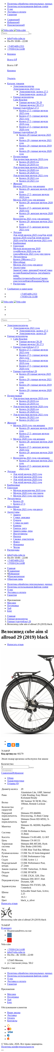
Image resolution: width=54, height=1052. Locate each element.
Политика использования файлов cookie (27, 6)
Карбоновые (13, 485)
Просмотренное (16, 576)
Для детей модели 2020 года (27, 479)
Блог (9, 611)
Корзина (11, 70)
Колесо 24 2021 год (29, 420)
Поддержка (13, 605)
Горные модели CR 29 (30, 341)
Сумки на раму (21, 523)
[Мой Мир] (17, 745)
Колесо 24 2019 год (29, 404)
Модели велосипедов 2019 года (29, 490)
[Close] (2, 1050)
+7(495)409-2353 (15, 46)
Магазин (11, 603)
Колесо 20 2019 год (29, 401)
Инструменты (20, 533)
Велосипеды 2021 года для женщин (31, 458)
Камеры (17, 525)
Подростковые (14, 395)
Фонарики (18, 544)
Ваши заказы (13, 1012)
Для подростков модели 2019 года (30, 398)
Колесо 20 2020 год (29, 412)
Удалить (11, 78)
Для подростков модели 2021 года (30, 414)
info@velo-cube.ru (16, 38)
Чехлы (16, 547)
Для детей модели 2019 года (27, 477)
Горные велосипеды (17, 336)
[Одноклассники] (13, 745)
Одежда (17, 520)
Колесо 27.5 (19, 504)
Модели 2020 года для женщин (29, 439)
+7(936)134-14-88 (16, 49)
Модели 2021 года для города (28, 496)
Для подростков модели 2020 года (30, 406)
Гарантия (12, 14)
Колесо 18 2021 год (29, 417)
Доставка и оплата (16, 12)
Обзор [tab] (10, 778)
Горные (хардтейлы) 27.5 (26, 347)
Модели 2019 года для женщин (29, 425)
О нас (10, 9)
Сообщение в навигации (20, 289)
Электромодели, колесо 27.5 (33, 330)
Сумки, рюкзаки (21, 517)
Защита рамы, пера (23, 531)
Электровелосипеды (17, 325)
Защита (17, 514)
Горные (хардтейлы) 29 (25, 371)
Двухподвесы (14, 498)
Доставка (12, 1015)
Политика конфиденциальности (17, 1046)
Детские (11, 471)
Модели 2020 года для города (28, 493)
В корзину (6, 770)
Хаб (9, 608)
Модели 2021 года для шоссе (28, 509)
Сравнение (14, 571)
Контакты (12, 1020)
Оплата (11, 1018)
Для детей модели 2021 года (27, 482)
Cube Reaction (20, 339)
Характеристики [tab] (15, 780)
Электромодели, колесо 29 (32, 333)
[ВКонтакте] (9, 745)
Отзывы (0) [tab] (13, 783)
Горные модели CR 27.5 (31, 344)
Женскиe (11, 422)
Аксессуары (13, 512)
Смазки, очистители (23, 539)
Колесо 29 (18, 501)
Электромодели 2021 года (26, 328)
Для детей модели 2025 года (27, 474)
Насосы (17, 536)
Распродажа (13, 550)
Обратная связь (15, 579)
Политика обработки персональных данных (29, 3)
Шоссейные (13, 506)
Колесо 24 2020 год (29, 409)
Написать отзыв (15, 644)
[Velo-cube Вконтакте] (9, 935)
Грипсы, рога (20, 528)
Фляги (16, 542)
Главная (11, 568)
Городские (12, 487)
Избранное (14, 573)
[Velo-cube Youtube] (9, 940)
